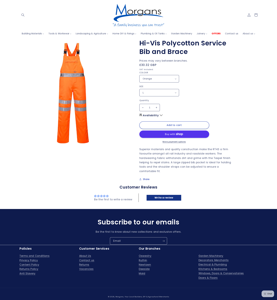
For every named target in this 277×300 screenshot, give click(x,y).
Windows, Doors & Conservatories (221, 273)
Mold (142, 273)
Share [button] (146, 179)
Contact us (86, 260)
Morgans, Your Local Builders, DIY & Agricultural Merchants (142, 297)
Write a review (164, 197)
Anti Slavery (27, 273)
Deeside (144, 269)
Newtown (145, 264)
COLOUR (143, 72)
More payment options (174, 141)
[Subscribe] (163, 241)
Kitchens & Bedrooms (213, 269)
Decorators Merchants (214, 260)
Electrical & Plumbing (213, 264)
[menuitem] (33, 33)
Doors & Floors (208, 278)
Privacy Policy (28, 260)
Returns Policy (28, 269)
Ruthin (143, 260)
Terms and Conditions (34, 256)
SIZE (141, 86)
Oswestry (145, 256)
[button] (22, 15)
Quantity (144, 100)
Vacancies (86, 269)
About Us (85, 256)
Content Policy (29, 264)
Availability (151, 115)
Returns (84, 264)
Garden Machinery (211, 256)
